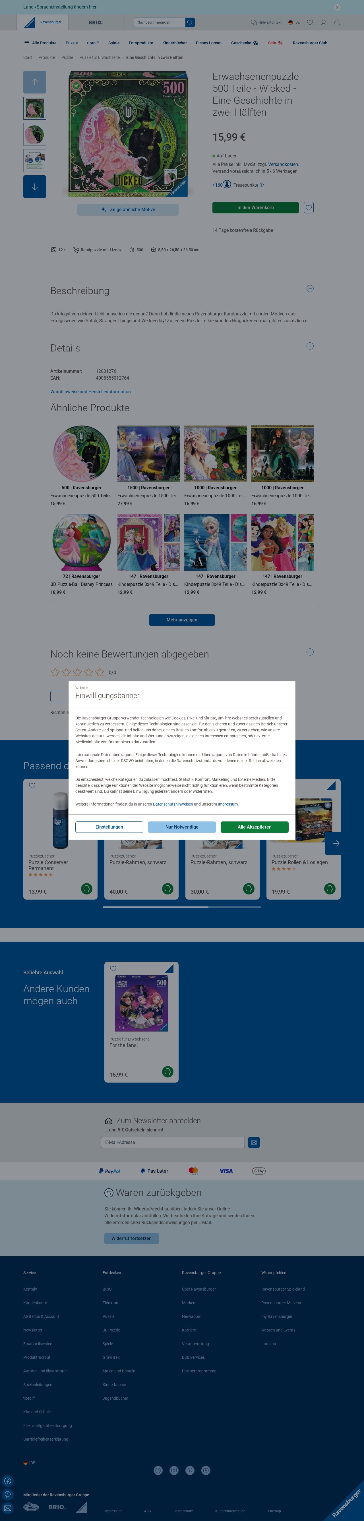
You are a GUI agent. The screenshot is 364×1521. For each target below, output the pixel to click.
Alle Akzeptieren (255, 827)
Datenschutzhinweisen (173, 804)
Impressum (228, 804)
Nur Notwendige (182, 827)
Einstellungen (109, 827)
